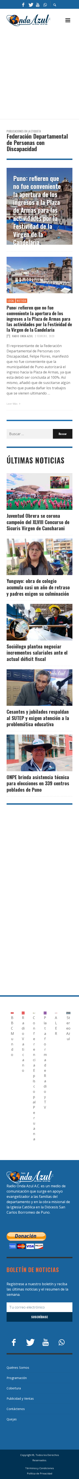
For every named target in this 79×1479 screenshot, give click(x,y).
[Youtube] (37, 4)
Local (11, 300)
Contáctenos (16, 1409)
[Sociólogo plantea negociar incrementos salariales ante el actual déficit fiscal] (32, 622)
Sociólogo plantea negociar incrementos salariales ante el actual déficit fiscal (37, 652)
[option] (39, 206)
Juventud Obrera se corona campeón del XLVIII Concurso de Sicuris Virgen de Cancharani (38, 522)
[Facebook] (23, 4)
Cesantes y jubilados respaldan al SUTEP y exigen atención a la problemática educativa (38, 718)
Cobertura (14, 1388)
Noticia (21, 300)
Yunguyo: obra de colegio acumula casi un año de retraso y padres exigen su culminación (38, 587)
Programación (17, 1378)
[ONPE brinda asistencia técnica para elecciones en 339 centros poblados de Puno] (32, 753)
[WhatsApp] (45, 4)
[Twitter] (30, 4)
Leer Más (12, 403)
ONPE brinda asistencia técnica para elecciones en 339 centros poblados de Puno (38, 783)
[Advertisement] (39, 72)
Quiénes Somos (18, 1367)
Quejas (12, 1419)
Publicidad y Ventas (20, 1398)
